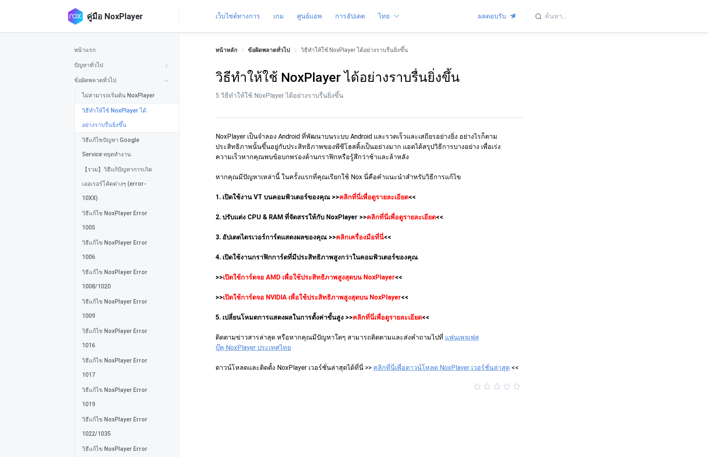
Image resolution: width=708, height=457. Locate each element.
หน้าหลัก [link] (226, 50)
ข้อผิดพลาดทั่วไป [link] (269, 50)
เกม (278, 16)
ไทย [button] (384, 16)
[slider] (369, 387)
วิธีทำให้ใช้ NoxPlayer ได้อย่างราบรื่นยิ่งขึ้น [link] (354, 50)
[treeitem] (123, 50)
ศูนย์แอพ (309, 16)
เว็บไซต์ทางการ (238, 16)
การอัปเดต (350, 16)
